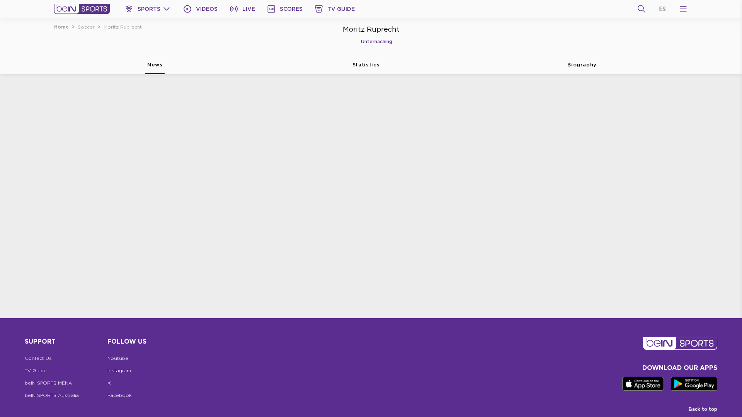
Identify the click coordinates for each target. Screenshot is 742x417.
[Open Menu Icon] (683, 9)
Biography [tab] (582, 64)
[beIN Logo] (82, 9)
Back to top (703, 409)
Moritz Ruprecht (123, 26)
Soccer (86, 26)
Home (61, 26)
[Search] (641, 9)
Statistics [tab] (366, 64)
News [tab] (155, 64)
